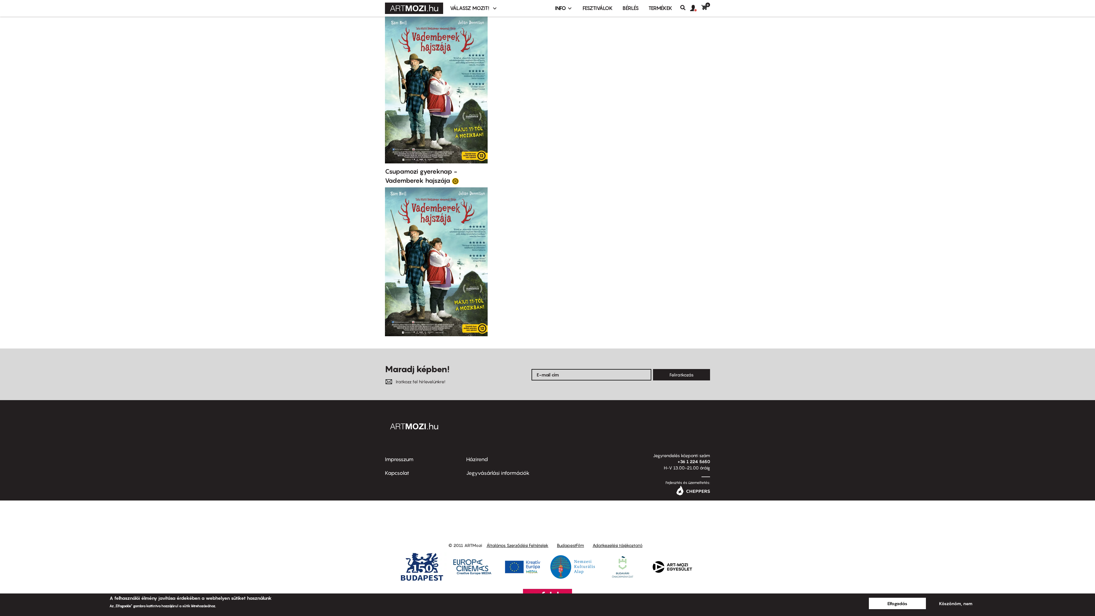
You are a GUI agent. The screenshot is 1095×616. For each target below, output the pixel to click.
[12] (455, 181)
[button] (695, 8)
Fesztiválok (598, 8)
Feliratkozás (682, 374)
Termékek (660, 8)
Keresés (685, 8)
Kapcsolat (397, 473)
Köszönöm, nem (955, 603)
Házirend (477, 459)
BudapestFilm (570, 545)
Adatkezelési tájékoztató (617, 545)
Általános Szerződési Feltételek (517, 545)
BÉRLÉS (630, 8)
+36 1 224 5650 (694, 461)
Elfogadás (897, 603)
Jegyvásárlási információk (498, 473)
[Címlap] (414, 8)
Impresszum (399, 459)
